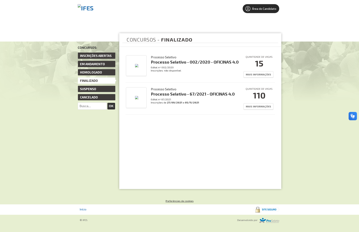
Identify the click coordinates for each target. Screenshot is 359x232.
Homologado (91, 72)
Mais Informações (258, 74)
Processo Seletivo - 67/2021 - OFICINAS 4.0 (193, 93)
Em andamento (92, 64)
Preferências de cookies (180, 200)
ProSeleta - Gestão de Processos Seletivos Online (269, 220)
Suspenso (88, 89)
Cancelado (89, 97)
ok (111, 106)
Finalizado (89, 80)
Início (83, 209)
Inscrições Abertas (96, 56)
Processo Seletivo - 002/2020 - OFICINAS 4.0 (195, 61)
